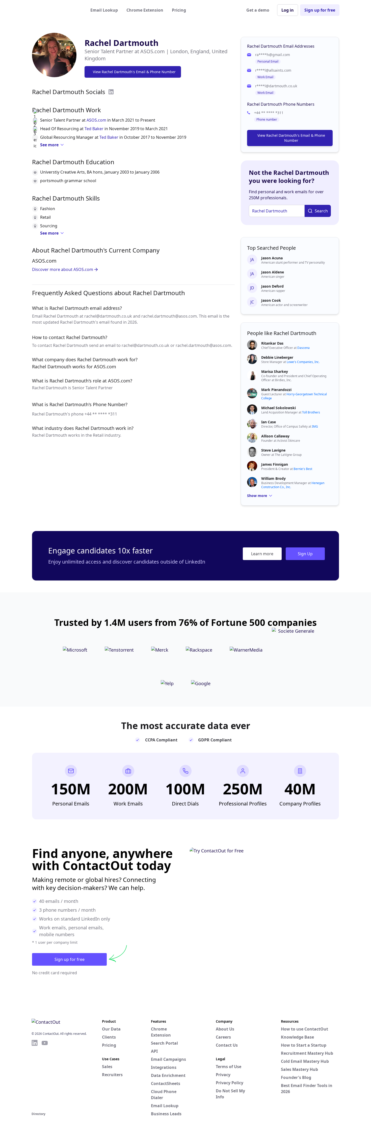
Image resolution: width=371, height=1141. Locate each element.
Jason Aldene (272, 272)
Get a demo (257, 10)
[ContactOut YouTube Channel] (45, 1075)
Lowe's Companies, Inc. (303, 362)
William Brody (273, 478)
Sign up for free (319, 10)
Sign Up (305, 553)
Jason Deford (272, 286)
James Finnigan (274, 464)
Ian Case (268, 422)
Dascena (303, 348)
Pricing (179, 10)
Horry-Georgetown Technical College (294, 396)
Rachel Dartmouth (121, 42)
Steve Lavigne (273, 450)
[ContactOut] (56, 10)
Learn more (262, 553)
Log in (287, 10)
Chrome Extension (144, 10)
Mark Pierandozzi (276, 389)
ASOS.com (96, 120)
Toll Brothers (311, 412)
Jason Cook (271, 300)
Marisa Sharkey (274, 371)
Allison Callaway (275, 436)
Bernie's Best (303, 469)
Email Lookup (104, 10)
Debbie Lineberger (277, 357)
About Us (225, 1029)
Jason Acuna (272, 258)
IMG (315, 426)
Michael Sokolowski (278, 407)
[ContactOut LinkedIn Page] (35, 1075)
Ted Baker (94, 128)
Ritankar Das (272, 343)
